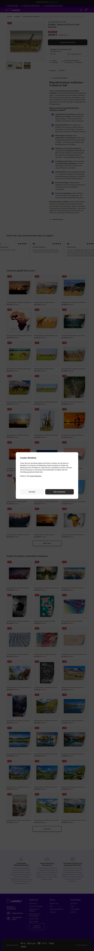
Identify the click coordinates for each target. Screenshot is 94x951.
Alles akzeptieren (59, 492)
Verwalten (32, 492)
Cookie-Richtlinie (35, 476)
